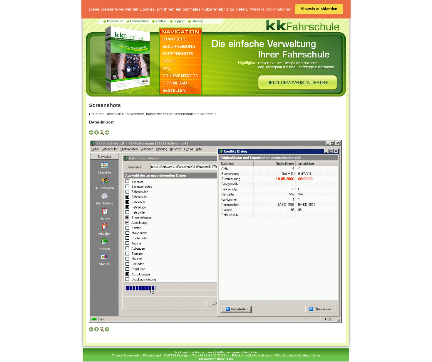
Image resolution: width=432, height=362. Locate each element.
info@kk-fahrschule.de (257, 355)
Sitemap (197, 21)
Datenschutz (139, 21)
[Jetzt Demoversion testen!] (296, 84)
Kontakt (160, 21)
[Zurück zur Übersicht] (96, 133)
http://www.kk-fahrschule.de (301, 355)
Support (179, 21)
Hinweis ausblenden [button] (319, 9)
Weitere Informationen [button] (271, 9)
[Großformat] (102, 133)
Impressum (115, 21)
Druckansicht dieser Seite (216, 358)
